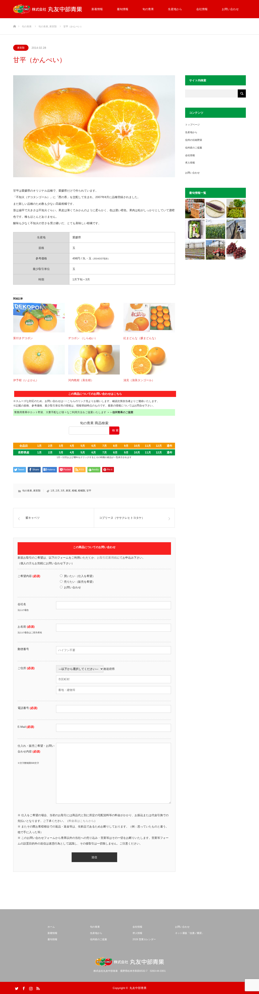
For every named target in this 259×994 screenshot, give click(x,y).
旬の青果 (148, 9)
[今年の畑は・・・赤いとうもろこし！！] (215, 208)
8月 (115, 445)
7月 (104, 445)
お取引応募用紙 (107, 557)
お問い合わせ (230, 9)
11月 (148, 445)
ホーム (51, 926)
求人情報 (190, 162)
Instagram (30, 988)
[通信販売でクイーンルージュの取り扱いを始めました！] (236, 250)
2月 (50, 445)
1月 (39, 445)
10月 (137, 445)
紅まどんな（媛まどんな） (140, 338)
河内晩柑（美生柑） (81, 380)
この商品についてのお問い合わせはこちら (95, 393)
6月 (93, 445)
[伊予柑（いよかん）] (39, 359)
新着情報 (97, 9)
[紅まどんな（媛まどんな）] (149, 317)
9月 (126, 445)
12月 (159, 445)
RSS (37, 988)
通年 (169, 445)
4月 (72, 445)
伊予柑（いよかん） (26, 380)
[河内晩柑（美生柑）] (94, 359)
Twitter (16, 988)
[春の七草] (195, 229)
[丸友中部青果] (47, 9)
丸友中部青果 (138, 988)
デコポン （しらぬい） (82, 338)
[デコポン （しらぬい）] (94, 317)
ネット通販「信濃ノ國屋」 (189, 933)
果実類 (20, 47)
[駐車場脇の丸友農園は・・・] (236, 229)
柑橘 (74, 490)
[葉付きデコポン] (39, 317)
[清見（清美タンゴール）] (149, 359)
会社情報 (202, 9)
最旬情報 (122, 9)
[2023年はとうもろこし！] (215, 250)
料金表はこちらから (81, 820)
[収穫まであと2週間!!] (215, 229)
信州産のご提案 (193, 147)
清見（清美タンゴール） (139, 380)
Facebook (23, 988)
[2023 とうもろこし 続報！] (195, 250)
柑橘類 (81, 490)
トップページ (192, 124)
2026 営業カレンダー (144, 939)
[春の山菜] (236, 208)
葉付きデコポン (23, 338)
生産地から (175, 9)
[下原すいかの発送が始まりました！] (195, 208)
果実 (68, 490)
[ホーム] (14, 19)
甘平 (88, 490)
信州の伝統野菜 (193, 140)
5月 (83, 445)
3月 (61, 445)
